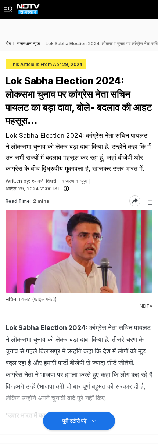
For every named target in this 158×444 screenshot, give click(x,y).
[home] (28, 7)
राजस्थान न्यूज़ (74, 181)
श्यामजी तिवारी (44, 181)
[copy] (149, 201)
